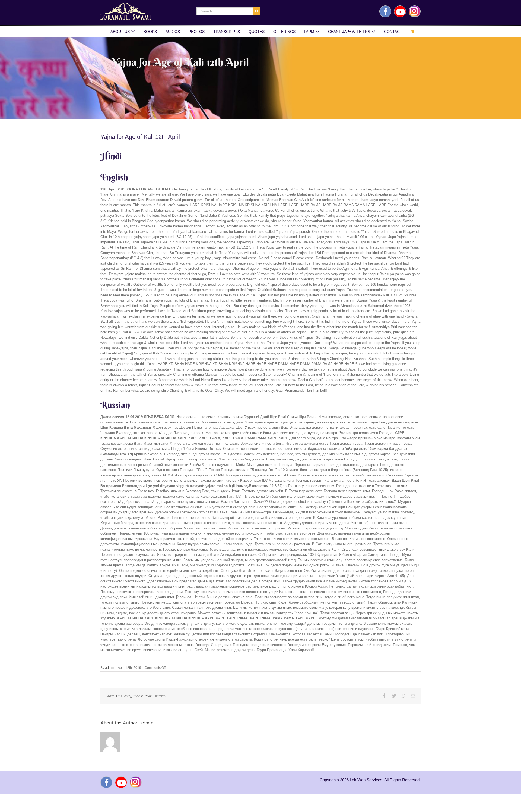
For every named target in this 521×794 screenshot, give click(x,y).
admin (109, 668)
